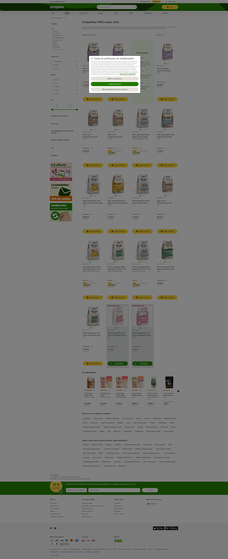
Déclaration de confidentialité (127, 74)
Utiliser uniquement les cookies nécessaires (114, 89)
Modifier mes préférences (114, 79)
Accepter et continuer (114, 84)
